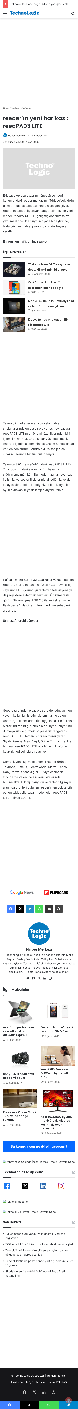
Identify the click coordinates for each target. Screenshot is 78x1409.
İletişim (40, 1382)
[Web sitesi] (27, 978)
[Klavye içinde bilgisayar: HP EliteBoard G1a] (14, 324)
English (62, 1375)
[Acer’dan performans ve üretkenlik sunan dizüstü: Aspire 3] (20, 1011)
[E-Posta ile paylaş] (49, 909)
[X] (20, 909)
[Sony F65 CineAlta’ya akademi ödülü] (20, 1058)
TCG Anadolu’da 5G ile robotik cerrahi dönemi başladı (39, 1244)
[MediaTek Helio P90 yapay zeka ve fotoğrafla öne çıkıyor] (14, 306)
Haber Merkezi (16, 135)
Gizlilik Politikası (57, 1382)
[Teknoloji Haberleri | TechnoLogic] (26, 13)
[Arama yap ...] (73, 14)
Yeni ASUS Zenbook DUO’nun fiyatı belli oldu (55, 1073)
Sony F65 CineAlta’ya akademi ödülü (18, 1076)
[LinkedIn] (30, 909)
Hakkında (17, 1382)
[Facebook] (11, 909)
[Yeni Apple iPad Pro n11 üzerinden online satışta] (14, 287)
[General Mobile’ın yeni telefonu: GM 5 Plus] (58, 1011)
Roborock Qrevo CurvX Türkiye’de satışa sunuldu (19, 1116)
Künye (29, 1382)
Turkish (51, 1375)
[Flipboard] (56, 892)
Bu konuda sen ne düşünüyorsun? (39, 1146)
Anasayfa (11, 108)
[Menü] (5, 14)
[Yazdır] (59, 909)
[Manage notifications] (68, 1400)
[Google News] (22, 892)
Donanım (25, 108)
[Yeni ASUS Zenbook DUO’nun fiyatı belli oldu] (58, 1056)
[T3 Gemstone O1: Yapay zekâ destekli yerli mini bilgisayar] (14, 269)
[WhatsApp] (39, 909)
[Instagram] (50, 978)
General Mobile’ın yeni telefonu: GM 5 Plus (57, 1029)
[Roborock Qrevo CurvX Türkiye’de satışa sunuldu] (20, 1098)
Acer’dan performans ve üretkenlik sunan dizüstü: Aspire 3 (19, 1031)
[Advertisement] (39, 61)
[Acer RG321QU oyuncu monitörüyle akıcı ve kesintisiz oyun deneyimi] (58, 1101)
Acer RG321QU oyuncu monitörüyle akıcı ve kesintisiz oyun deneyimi (57, 1122)
